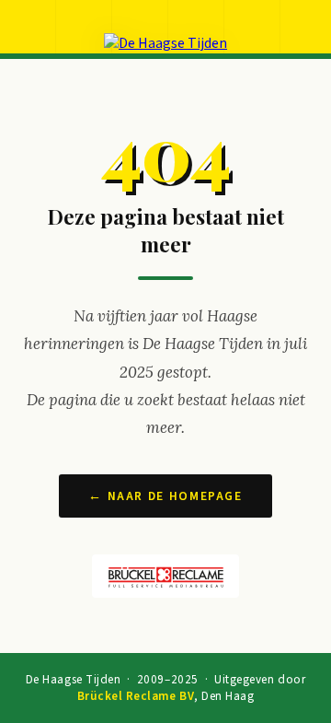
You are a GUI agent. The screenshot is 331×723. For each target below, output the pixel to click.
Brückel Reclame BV (135, 696)
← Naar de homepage (165, 496)
